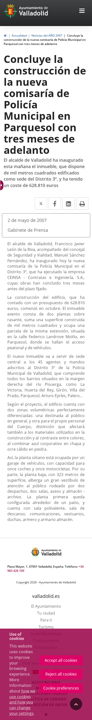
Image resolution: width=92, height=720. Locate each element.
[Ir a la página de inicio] (11, 11)
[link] (5, 35)
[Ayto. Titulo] (51, 552)
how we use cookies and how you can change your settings (22, 702)
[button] (82, 11)
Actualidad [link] (19, 35)
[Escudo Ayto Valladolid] (36, 552)
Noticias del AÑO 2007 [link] (46, 35)
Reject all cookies (61, 674)
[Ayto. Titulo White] (34, 11)
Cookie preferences (61, 688)
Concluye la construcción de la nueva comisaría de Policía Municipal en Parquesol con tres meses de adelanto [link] (45, 39)
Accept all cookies (61, 660)
